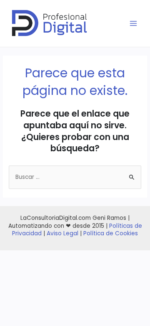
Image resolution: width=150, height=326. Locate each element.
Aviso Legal (62, 233)
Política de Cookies (110, 233)
